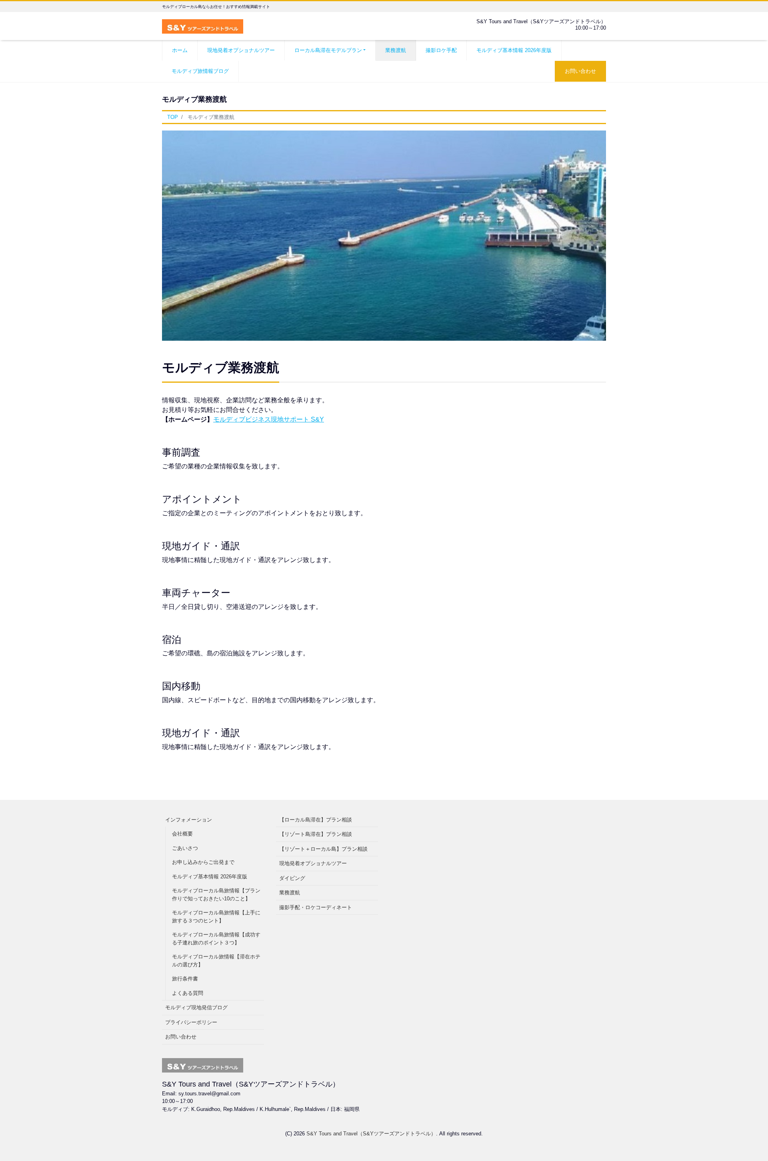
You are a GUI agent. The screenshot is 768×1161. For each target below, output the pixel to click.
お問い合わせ (580, 71)
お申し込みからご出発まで (203, 862)
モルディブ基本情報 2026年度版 (514, 50)
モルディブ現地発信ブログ (196, 1007)
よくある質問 (187, 993)
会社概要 (182, 834)
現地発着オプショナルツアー (241, 50)
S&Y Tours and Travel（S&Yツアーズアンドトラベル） (371, 1134)
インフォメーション (188, 820)
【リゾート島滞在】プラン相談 (315, 834)
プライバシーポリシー (191, 1022)
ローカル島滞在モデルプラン (328, 50)
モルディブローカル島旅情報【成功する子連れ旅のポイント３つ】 (216, 939)
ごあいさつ (185, 848)
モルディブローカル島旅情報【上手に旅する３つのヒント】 (216, 917)
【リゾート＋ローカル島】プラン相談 (323, 849)
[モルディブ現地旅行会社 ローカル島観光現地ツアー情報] (202, 25)
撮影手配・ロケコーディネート (315, 907)
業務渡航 (395, 50)
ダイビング (292, 878)
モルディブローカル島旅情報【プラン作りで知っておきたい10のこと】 (216, 895)
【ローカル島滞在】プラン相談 (315, 820)
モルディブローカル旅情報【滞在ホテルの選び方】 (216, 961)
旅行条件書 (185, 979)
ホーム (180, 50)
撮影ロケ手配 (441, 50)
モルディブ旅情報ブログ (200, 71)
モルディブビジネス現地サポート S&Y (268, 419)
